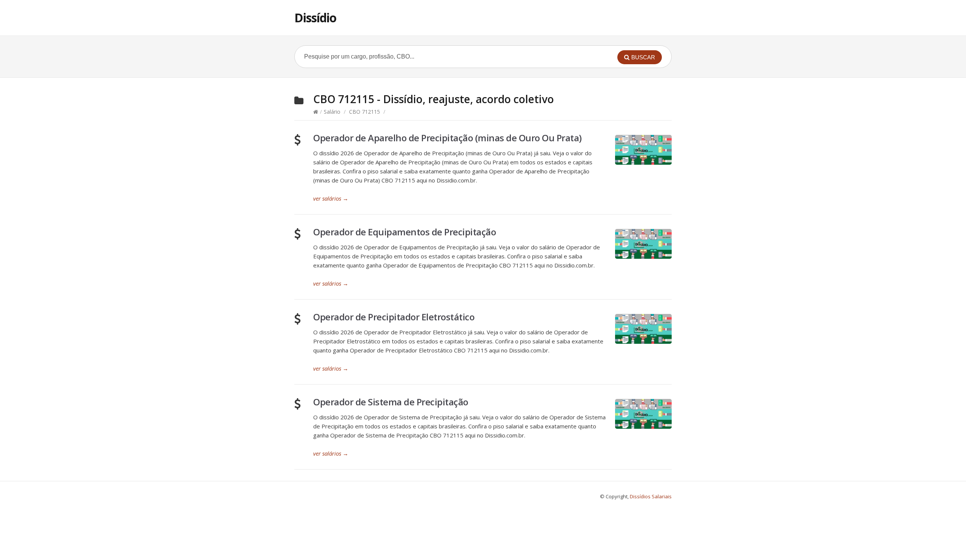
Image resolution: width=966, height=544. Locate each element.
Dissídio (315, 17)
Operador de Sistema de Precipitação (390, 402)
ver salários (330, 198)
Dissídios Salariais (651, 496)
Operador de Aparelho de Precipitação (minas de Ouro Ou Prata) (447, 137)
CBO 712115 (364, 111)
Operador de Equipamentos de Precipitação (404, 232)
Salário (332, 111)
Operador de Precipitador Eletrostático (393, 317)
